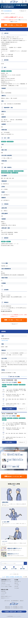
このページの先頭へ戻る (14, 574)
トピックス (4, 541)
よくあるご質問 (5, 521)
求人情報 (2, 2)
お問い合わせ (7, 600)
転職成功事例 (5, 502)
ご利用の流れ (3, 583)
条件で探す (16, 586)
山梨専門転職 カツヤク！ (6, 579)
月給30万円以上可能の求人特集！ (15, 455)
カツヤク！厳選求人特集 (13, 466)
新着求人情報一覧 (18, 581)
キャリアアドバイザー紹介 (5, 584)
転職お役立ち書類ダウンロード (14, 548)
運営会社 (22, 600)
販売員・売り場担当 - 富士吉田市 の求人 (14, 576)
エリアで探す (17, 584)
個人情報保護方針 (15, 600)
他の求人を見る (5, 340)
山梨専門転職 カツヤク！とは (6, 581)
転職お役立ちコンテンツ (13, 553)
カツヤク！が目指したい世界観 (6, 586)
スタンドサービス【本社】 (9, 416)
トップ (3, 576)
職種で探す (16, 583)
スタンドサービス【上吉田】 (10, 382)
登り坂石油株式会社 (7, 10)
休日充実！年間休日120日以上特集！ (15, 460)
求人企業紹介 (17, 588)
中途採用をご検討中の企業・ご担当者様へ (13, 611)
